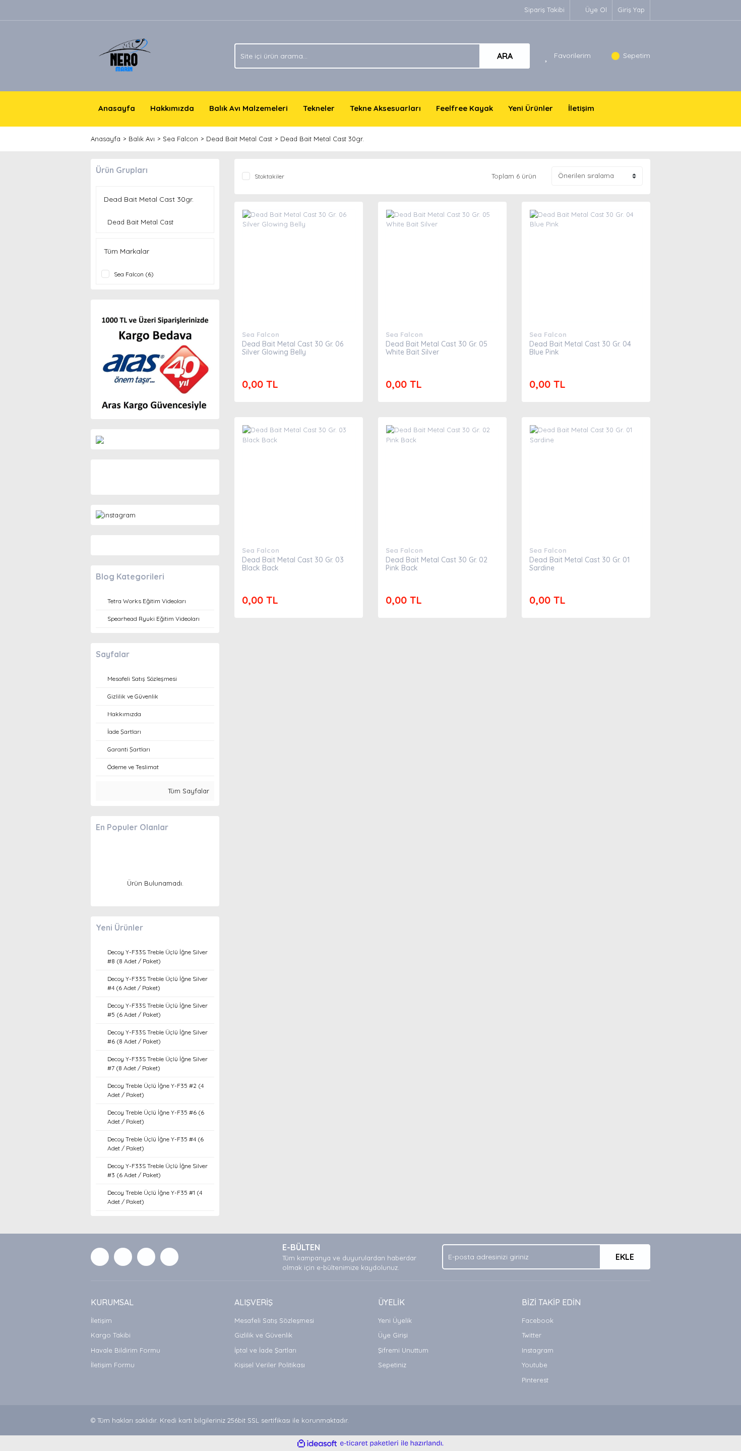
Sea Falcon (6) (134, 274)
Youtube (534, 1365)
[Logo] (126, 55)
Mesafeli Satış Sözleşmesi (274, 1320)
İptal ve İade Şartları (265, 1350)
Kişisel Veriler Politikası (269, 1365)
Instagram (537, 1350)
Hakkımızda (172, 108)
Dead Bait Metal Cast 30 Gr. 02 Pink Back (436, 563)
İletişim (581, 108)
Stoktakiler (269, 176)
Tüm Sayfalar (187, 791)
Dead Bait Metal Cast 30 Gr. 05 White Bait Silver (436, 348)
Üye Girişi (393, 1335)
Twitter (531, 1335)
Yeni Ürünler (530, 108)
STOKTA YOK (299, 275)
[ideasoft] (317, 1443)
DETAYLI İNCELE (298, 250)
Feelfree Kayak (464, 108)
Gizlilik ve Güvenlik (263, 1335)
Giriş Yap (631, 10)
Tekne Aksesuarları (385, 108)
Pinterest (535, 1380)
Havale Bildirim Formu (125, 1350)
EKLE (624, 1257)
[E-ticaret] (369, 1443)
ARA (505, 56)
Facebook (537, 1320)
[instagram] (116, 514)
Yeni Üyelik (395, 1320)
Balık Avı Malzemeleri (248, 108)
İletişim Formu (113, 1365)
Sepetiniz (392, 1365)
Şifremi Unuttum (403, 1350)
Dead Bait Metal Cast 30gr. (322, 139)
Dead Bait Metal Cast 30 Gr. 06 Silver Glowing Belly (292, 348)
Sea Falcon (260, 334)
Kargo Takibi (111, 1335)
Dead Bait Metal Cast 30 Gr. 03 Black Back (293, 563)
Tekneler (319, 108)
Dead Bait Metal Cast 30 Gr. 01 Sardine (579, 563)
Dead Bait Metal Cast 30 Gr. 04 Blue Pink (580, 348)
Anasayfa (116, 108)
